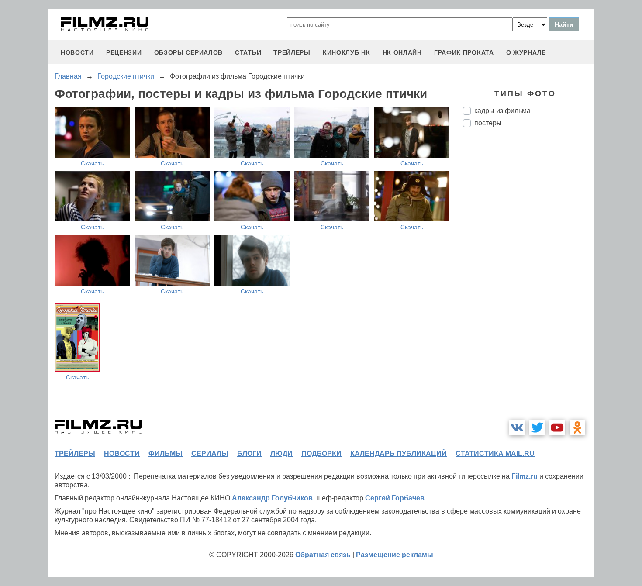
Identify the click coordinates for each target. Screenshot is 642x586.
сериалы (209, 453)
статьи (248, 52)
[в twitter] (537, 427)
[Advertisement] (528, 280)
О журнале (526, 52)
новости (77, 52)
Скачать (92, 163)
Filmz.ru (524, 476)
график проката (464, 52)
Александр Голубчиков (272, 498)
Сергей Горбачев (395, 498)
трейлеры (292, 52)
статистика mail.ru (495, 453)
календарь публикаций (398, 453)
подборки (321, 453)
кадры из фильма (502, 110)
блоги (249, 453)
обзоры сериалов (188, 52)
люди (281, 453)
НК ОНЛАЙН (402, 52)
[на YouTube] (557, 427)
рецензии (124, 52)
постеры (488, 123)
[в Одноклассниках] (577, 427)
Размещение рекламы (394, 554)
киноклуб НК (346, 52)
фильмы (165, 453)
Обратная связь (323, 554)
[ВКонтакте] (517, 427)
